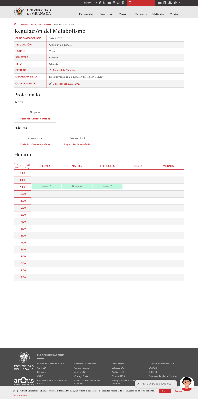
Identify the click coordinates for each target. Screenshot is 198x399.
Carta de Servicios (82, 367)
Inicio (15, 24)
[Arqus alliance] (24, 381)
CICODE (153, 372)
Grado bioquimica (45, 24)
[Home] (32, 12)
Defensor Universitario (85, 363)
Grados (33, 24)
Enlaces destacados (50, 355)
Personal (124, 14)
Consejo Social (81, 376)
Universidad (86, 14)
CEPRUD (41, 367)
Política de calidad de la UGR (51, 363)
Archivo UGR (118, 372)
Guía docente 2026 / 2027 (66, 83)
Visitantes (158, 14)
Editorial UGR (118, 376)
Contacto (175, 14)
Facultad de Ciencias (64, 70)
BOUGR (153, 367)
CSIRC (40, 376)
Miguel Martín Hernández (77, 144)
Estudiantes (106, 14)
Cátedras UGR (118, 367)
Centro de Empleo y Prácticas (163, 376)
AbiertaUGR (80, 372)
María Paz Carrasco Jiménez (35, 118)
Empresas (141, 14)
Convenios (42, 372)
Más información (20, 394)
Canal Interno (118, 363)
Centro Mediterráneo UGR (162, 363)
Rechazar (179, 391)
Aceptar (165, 391)
